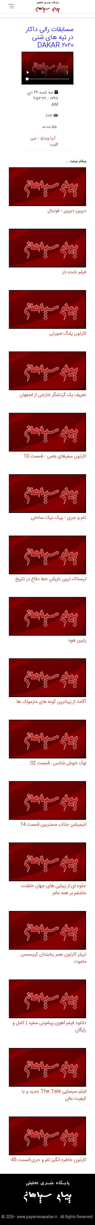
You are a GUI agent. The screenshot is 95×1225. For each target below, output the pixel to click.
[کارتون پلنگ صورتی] (47, 310)
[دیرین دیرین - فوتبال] (47, 187)
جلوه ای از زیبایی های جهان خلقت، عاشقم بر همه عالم (53, 889)
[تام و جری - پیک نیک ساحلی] (47, 494)
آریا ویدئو (48, 138)
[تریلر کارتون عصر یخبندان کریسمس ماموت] (47, 931)
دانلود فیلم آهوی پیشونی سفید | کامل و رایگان (49, 1026)
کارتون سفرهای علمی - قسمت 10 (55, 456)
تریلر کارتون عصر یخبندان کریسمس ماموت (53, 958)
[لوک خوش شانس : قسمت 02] (47, 740)
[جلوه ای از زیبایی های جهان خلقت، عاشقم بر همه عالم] (47, 862)
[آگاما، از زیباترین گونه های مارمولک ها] (47, 678)
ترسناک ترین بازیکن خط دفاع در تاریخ (50, 579)
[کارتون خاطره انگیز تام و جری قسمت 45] (47, 1136)
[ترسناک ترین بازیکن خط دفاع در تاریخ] (47, 555)
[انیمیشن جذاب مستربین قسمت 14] (47, 801)
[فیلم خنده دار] (47, 249)
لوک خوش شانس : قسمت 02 (58, 763)
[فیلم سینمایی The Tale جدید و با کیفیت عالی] (47, 1068)
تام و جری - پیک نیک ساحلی (58, 518)
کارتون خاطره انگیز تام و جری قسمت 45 (48, 1160)
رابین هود (77, 640)
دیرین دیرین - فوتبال (67, 211)
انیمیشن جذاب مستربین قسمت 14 (53, 824)
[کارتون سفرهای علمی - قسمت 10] (47, 433)
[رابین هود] (47, 617)
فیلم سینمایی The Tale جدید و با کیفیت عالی (54, 1095)
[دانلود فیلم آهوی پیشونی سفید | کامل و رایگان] (47, 999)
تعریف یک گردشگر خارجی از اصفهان (53, 395)
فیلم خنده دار (74, 272)
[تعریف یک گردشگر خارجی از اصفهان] (47, 371)
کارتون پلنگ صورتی (67, 333)
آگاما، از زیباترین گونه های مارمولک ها (51, 702)
